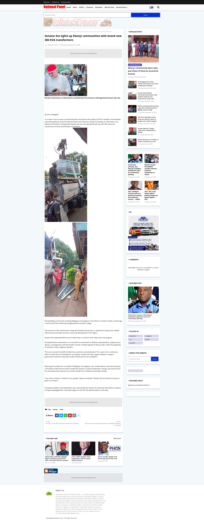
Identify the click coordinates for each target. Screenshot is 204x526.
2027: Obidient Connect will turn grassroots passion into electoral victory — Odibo (135, 195)
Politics (81, 7)
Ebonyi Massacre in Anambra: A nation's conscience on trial (148, 140)
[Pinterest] (70, 415)
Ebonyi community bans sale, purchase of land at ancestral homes (143, 70)
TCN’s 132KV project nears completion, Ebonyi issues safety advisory (81, 458)
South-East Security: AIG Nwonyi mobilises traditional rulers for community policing (134, 169)
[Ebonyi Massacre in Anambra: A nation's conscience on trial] (132, 142)
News (75, 7)
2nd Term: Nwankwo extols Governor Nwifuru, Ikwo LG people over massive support (147, 119)
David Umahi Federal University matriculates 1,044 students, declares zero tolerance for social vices (147, 96)
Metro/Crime (109, 7)
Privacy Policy (65, 2)
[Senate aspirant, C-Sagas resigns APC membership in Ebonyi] (132, 131)
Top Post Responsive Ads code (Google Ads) (83, 53)
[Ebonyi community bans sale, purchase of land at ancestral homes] (143, 48)
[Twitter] (61, 415)
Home (68, 7)
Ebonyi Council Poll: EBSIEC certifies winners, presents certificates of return (150, 169)
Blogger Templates (60, 522)
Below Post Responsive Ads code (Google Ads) (83, 402)
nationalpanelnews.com (54, 518)
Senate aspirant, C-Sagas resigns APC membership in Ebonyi (147, 130)
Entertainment (121, 7)
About (136, 522)
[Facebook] (57, 415)
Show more (117, 438)
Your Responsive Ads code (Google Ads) (83, 478)
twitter (147, 339)
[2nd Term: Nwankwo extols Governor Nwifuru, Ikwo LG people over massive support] (132, 120)
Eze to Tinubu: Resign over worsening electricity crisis (107, 457)
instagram (148, 336)
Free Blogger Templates (88, 522)
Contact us (55, 2)
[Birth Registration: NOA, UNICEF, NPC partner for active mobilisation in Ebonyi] (132, 84)
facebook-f (132, 336)
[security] (143, 300)
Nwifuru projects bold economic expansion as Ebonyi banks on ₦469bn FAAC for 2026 (148, 108)
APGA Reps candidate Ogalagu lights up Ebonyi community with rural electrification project (56, 458)
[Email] (74, 415)
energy (54, 409)
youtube (132, 343)
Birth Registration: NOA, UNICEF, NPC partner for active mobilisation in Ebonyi (148, 84)
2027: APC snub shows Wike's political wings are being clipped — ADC (151, 195)
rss (130, 339)
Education (99, 7)
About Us (47, 2)
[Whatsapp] (65, 415)
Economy (89, 7)
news (52, 32)
